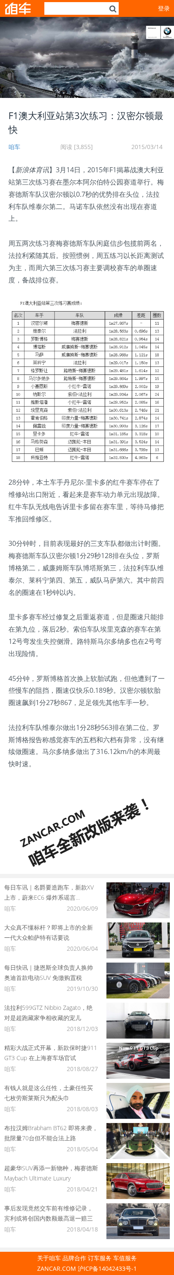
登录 (164, 8)
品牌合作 (74, 1258)
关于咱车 (49, 1258)
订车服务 (99, 1258)
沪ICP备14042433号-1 (107, 1268)
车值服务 (125, 1258)
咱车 (14, 147)
